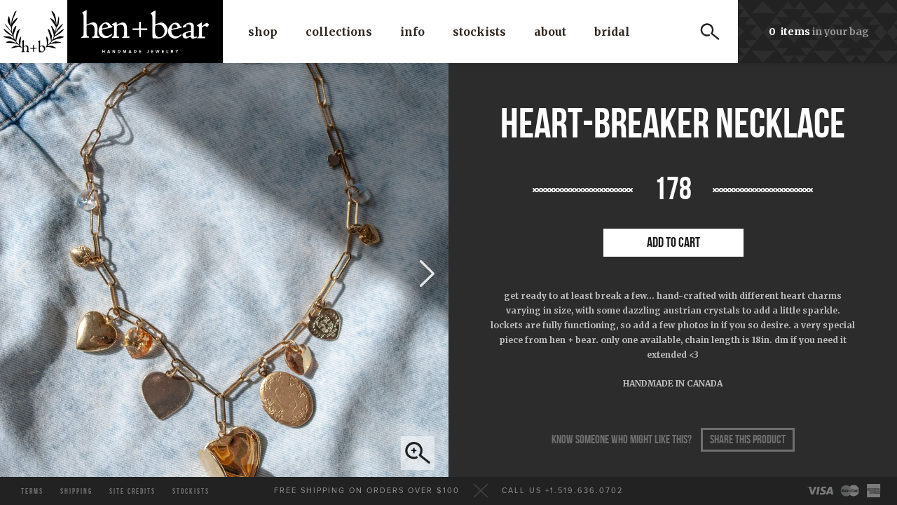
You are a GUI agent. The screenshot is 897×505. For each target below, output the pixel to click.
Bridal (612, 32)
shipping (76, 491)
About (550, 32)
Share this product (748, 440)
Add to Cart (673, 242)
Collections (339, 32)
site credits (132, 491)
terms (32, 491)
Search (710, 31)
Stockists (479, 32)
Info (412, 32)
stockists (191, 491)
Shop (263, 32)
